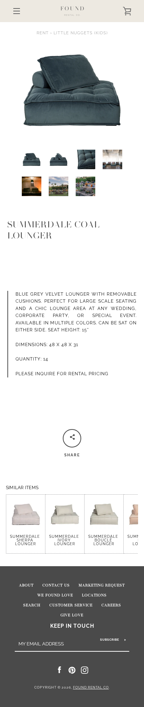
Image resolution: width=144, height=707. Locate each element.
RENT (43, 32)
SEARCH (32, 605)
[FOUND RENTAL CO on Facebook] (59, 669)
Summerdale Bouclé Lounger (104, 540)
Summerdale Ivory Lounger (64, 540)
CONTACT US (56, 585)
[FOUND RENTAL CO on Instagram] (84, 669)
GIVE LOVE (72, 615)
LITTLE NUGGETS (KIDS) (81, 32)
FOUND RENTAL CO (91, 687)
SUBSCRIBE (109, 639)
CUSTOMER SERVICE (71, 605)
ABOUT (26, 585)
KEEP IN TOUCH (72, 626)
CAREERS (111, 605)
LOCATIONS (94, 595)
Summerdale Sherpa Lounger (25, 540)
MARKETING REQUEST (102, 585)
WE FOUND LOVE (55, 595)
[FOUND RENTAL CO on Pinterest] (72, 669)
